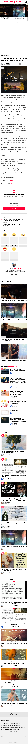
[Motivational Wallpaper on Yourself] (14, 655)
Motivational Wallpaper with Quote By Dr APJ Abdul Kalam (13, 570)
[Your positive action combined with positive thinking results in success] (5, 420)
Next (27, 12)
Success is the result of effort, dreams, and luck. (17, 370)
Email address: (14, 203)
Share (2, 68)
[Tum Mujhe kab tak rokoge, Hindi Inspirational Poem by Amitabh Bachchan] (14, 490)
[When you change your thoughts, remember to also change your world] (5, 393)
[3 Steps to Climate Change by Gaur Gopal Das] (14, 695)
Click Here (11, 180)
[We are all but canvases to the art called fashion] (5, 404)
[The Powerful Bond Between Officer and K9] (19, 10)
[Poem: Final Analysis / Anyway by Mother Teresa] (14, 513)
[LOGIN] (26, 1)
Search (26, 736)
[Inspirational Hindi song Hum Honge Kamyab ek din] (14, 590)
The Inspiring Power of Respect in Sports (10, 731)
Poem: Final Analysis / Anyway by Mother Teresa (13, 523)
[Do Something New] (5, 412)
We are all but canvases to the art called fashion (18, 402)
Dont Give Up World (12, 1)
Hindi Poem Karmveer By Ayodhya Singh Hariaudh (13, 476)
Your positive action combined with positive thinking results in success (18, 419)
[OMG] (5, 378)
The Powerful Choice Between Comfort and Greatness (13, 340)
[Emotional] (5, 369)
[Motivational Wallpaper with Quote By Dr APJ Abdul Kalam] (14, 560)
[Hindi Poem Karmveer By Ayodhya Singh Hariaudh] (14, 466)
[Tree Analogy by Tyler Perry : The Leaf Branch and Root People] (14, 442)
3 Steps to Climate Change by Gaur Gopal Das (14, 703)
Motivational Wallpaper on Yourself (14, 663)
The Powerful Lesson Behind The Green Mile (5, 18)
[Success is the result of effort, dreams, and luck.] (5, 371)
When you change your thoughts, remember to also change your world (18, 392)
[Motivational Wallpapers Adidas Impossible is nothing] (14, 674)
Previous (0, 12)
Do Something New (15, 411)
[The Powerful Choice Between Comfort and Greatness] (14, 330)
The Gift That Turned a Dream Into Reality (14, 360)
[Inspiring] (5, 401)
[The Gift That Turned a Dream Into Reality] (14, 351)
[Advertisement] (14, 40)
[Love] (5, 391)
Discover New (12, 366)
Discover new (5, 187)
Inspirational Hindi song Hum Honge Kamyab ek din (14, 602)
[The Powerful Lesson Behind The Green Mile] (6, 10)
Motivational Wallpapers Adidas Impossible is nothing (14, 683)
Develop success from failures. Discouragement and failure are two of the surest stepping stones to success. (17, 381)
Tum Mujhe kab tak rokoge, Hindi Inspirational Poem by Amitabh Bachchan (14, 499)
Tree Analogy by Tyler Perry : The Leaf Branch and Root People (12, 452)
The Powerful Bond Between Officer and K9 (19, 18)
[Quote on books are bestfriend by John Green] (14, 635)
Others (3, 298)
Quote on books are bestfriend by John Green (14, 644)
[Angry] (2, 378)
